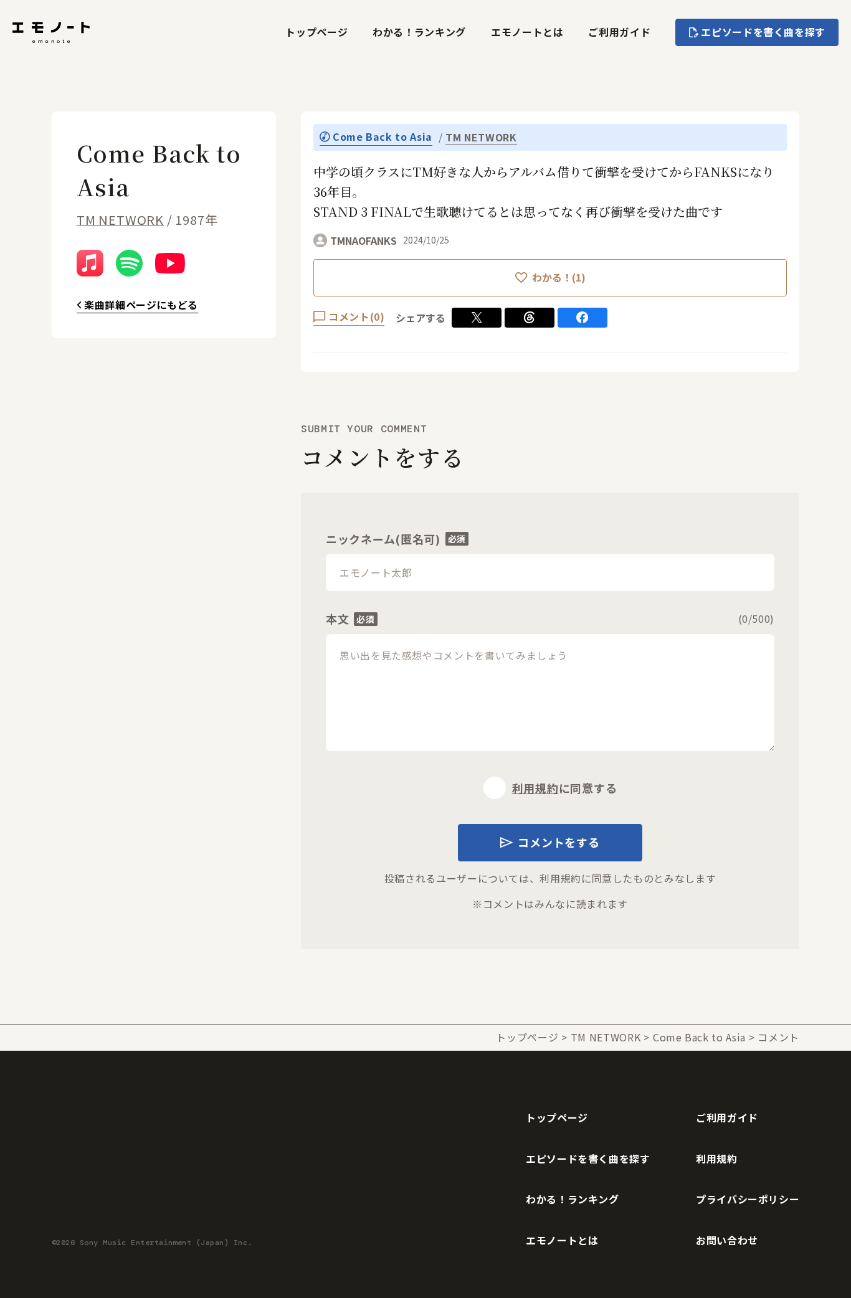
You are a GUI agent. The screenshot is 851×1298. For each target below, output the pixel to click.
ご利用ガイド (619, 31)
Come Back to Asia (699, 1037)
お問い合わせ (727, 1240)
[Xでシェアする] (477, 318)
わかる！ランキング (419, 31)
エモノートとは (527, 31)
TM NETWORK (120, 220)
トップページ (316, 31)
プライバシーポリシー (747, 1198)
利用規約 (535, 787)
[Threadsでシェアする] (529, 318)
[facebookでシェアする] (582, 318)
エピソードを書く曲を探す (588, 1158)
